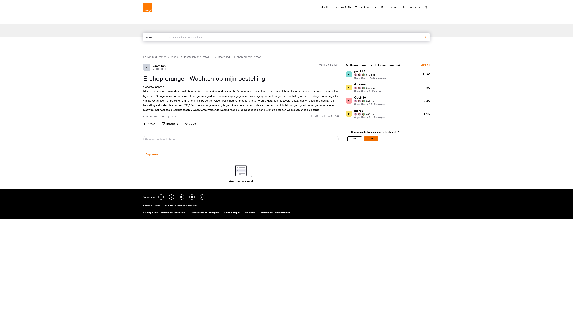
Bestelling (224, 57)
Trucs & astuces (366, 7)
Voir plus (425, 65)
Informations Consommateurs (275, 212)
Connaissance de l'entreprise (204, 212)
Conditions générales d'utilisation (181, 205)
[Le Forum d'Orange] (147, 7)
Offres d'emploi (232, 212)
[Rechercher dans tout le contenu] (425, 37)
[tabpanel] (241, 170)
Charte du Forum (151, 205)
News (394, 7)
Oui (371, 139)
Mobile (324, 7)
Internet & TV (342, 7)
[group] (314, 115)
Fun (383, 7)
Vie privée (250, 212)
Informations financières (172, 212)
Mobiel (175, 57)
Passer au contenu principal (16, 2)
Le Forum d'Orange (155, 57)
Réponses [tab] (151, 154)
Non (354, 139)
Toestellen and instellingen (199, 57)
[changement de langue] (426, 7)
